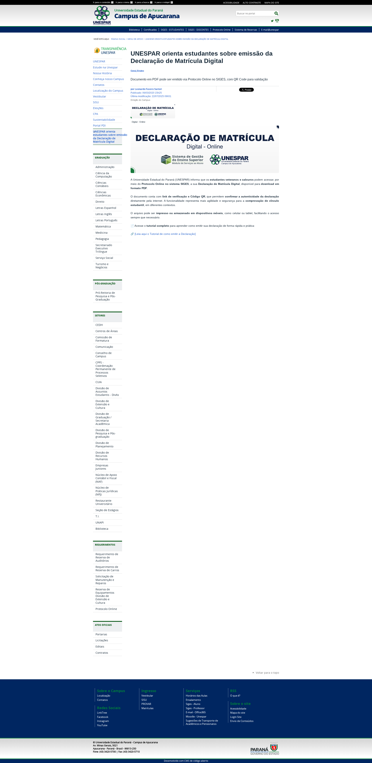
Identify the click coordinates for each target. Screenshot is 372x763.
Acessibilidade (231, 2)
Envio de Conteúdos (241, 721)
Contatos (102, 700)
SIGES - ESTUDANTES (172, 29)
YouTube (277, 21)
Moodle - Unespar (196, 716)
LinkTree (102, 712)
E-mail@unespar (270, 29)
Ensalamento (193, 700)
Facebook (102, 717)
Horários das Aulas (196, 695)
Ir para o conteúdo (103, 2)
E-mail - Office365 (196, 712)
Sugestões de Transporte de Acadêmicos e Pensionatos (202, 722)
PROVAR (146, 704)
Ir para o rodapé (163, 2)
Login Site (235, 717)
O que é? (235, 695)
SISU (144, 700)
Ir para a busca (143, 2)
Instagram (103, 721)
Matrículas (147, 708)
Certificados (150, 29)
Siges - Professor (195, 708)
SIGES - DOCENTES (198, 29)
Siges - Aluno (193, 704)
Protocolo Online (222, 29)
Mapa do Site (271, 2)
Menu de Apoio (135, 39)
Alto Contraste (252, 2)
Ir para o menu (124, 2)
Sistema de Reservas (246, 29)
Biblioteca (134, 29)
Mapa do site (237, 712)
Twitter (272, 21)
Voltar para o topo (267, 672)
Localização (103, 695)
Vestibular (147, 695)
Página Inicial (118, 39)
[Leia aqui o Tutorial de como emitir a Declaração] (165, 234)
